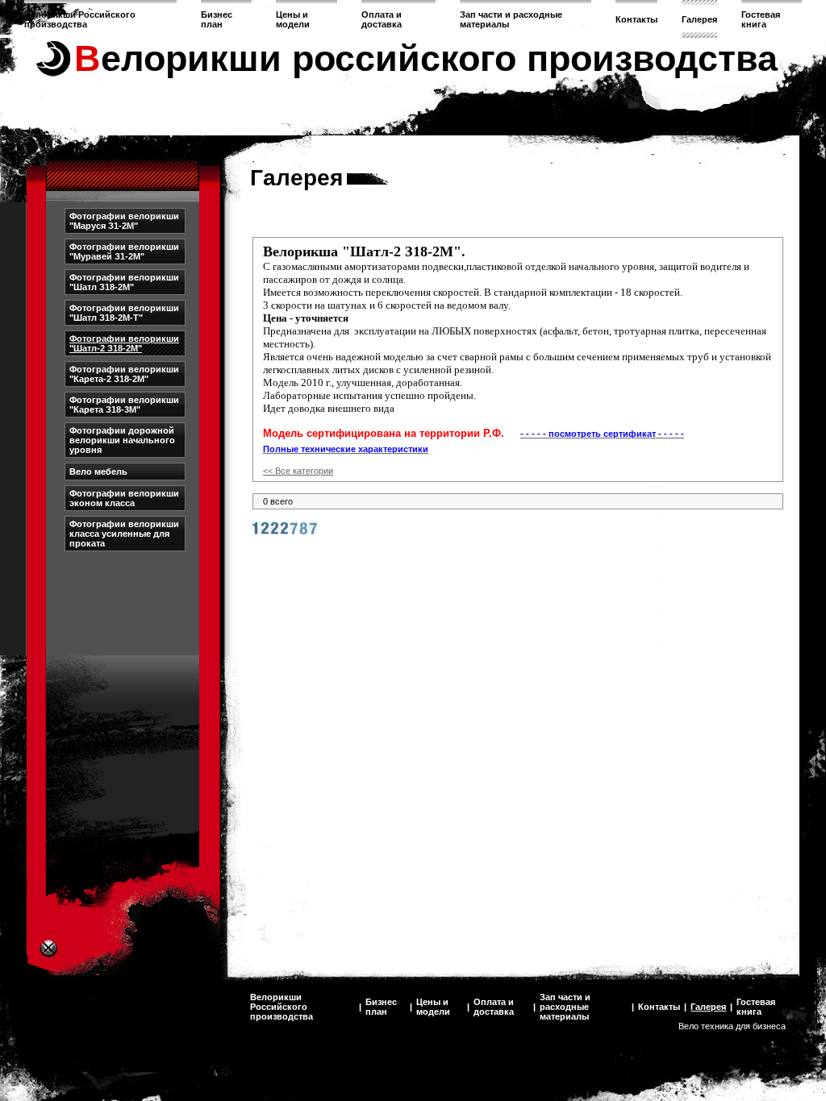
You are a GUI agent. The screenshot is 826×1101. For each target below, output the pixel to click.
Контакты (636, 19)
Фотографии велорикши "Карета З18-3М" (124, 404)
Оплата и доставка (381, 19)
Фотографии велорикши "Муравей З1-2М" (124, 251)
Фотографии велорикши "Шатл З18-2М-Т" (124, 312)
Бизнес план (216, 19)
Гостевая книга (760, 19)
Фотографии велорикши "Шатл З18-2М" (124, 282)
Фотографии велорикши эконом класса (124, 498)
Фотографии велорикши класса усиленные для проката (124, 533)
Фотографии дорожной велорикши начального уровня (122, 440)
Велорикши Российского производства (80, 19)
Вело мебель (98, 471)
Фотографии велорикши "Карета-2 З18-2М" (124, 374)
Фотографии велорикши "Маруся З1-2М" (124, 221)
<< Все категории (298, 471)
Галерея (699, 19)
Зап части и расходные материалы (565, 1006)
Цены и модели (293, 19)
